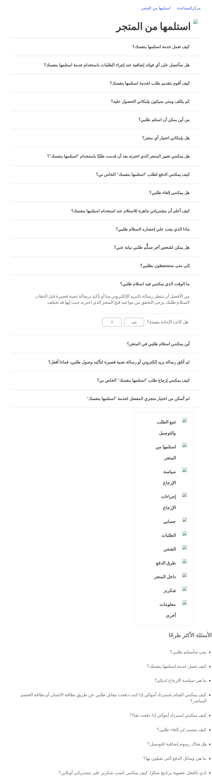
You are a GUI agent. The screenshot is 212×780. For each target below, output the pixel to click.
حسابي (169, 521)
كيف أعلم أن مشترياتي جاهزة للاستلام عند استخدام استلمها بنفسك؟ (130, 211)
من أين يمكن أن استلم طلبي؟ (164, 120)
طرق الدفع (166, 563)
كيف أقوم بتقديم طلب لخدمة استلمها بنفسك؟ (150, 83)
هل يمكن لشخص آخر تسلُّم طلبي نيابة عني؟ (152, 247)
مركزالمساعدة (189, 8)
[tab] (106, 47)
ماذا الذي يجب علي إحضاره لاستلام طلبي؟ (153, 229)
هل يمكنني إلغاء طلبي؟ (169, 193)
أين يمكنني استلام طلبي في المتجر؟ (158, 344)
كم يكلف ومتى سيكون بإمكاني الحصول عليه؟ (150, 102)
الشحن (169, 549)
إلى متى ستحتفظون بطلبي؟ (165, 266)
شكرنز (170, 590)
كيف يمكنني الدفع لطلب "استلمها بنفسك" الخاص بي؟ (143, 174)
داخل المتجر (165, 577)
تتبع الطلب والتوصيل (166, 427)
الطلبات (168, 535)
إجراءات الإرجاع (168, 502)
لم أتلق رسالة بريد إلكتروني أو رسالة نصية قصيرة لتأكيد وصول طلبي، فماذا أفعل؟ (119, 362)
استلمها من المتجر (156, 8)
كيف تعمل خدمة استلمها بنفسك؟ (161, 47)
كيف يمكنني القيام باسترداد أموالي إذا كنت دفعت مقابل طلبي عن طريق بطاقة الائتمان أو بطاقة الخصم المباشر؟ (113, 698)
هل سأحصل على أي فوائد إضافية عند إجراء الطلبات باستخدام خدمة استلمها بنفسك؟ (117, 65)
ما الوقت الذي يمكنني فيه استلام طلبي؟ (155, 284)
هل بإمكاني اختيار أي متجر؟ (166, 138)
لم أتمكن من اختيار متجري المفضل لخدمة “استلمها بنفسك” (138, 399)
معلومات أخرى (168, 610)
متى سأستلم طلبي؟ (188, 652)
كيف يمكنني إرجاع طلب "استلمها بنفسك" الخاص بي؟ (143, 380)
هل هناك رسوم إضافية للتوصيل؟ (176, 744)
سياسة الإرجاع (169, 477)
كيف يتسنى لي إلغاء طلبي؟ (181, 729)
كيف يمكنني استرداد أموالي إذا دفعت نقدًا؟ (168, 715)
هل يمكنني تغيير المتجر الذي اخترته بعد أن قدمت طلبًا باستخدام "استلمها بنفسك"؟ (118, 156)
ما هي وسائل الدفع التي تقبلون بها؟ (174, 758)
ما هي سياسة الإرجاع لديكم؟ (180, 680)
